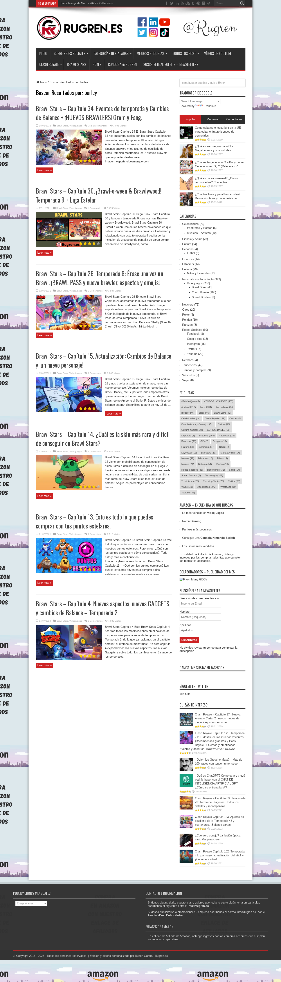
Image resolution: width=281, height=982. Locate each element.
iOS (224, 447)
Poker (186, 314)
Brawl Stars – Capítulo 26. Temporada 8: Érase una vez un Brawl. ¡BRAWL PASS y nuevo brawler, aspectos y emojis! (99, 278)
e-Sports (207, 435)
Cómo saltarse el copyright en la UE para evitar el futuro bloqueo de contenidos (218, 131)
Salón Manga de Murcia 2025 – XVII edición (87, 3)
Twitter (191, 348)
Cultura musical (192, 430)
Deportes (188, 249)
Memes (187, 458)
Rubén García (144, 955)
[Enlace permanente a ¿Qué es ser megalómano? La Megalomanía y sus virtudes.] (186, 156)
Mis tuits (185, 694)
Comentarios (234, 119)
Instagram (193, 343)
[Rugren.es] (140, 37)
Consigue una (208, 537)
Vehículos (188, 375)
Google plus (194, 338)
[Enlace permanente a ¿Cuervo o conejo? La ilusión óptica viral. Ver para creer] (186, 845)
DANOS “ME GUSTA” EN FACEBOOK (202, 667)
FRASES (188, 264)
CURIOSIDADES (218, 430)
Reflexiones (216, 469)
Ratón (191, 521)
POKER (97, 64)
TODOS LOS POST (184, 53)
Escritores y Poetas (199, 227)
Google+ (220, 441)
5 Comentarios (95, 621)
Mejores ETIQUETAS (150, 53)
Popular (190, 119)
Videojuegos (75, 126)
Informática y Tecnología (198, 279)
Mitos (222, 458)
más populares (197, 529)
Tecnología (214, 475)
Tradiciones (190, 481)
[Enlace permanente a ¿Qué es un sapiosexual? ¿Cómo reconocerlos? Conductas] (186, 188)
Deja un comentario (98, 126)
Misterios (205, 458)
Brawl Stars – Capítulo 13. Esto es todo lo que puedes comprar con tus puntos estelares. (94, 521)
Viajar (185, 380)
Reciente (212, 119)
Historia (187, 269)
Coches (235, 418)
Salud (234, 469)
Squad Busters (201, 297)
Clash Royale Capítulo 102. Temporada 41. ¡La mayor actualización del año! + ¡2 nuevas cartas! (220, 855)
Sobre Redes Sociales (69, 53)
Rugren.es (161, 955)
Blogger (188, 412)
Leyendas (189, 452)
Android (188, 407)
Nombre (184, 611)
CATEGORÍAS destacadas (111, 53)
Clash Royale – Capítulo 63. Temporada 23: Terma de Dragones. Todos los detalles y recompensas (220, 802)
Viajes (187, 487)
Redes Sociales (192, 329)
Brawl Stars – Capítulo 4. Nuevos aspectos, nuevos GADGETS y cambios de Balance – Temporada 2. (102, 608)
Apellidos (185, 625)
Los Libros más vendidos (198, 546)
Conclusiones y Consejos (197, 424)
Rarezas (187, 324)
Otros (185, 309)
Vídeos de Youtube (217, 53)
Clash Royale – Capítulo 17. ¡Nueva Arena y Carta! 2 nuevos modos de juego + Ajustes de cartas (217, 718)
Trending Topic (213, 481)
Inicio (43, 53)
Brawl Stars (76, 64)
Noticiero (187, 304)
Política (187, 319)
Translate (210, 106)
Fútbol (191, 253)
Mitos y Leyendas (198, 273)
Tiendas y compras (194, 370)
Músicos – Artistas (199, 233)
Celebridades (190, 224)
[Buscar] (242, 3)
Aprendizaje (225, 407)
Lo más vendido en (203, 512)
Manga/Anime (230, 452)
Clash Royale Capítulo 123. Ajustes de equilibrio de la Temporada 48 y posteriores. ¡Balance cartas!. (219, 820)
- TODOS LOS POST (218, 401)
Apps (206, 407)
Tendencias (189, 365)
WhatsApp (228, 487)
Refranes (188, 360)
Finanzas (188, 259)
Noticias (205, 464)
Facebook (193, 333)
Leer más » (44, 170)
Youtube (192, 354)
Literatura (208, 452)
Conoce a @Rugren (122, 64)
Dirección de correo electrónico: (200, 598)
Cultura (186, 244)
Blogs (204, 412)
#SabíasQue (190, 401)
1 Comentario (94, 208)
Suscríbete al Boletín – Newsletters (170, 64)
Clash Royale (49, 64)
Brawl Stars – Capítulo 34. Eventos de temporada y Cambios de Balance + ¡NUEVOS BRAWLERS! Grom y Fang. (102, 113)
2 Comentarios (95, 291)
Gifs (204, 441)
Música (187, 464)
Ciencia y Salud (192, 239)
